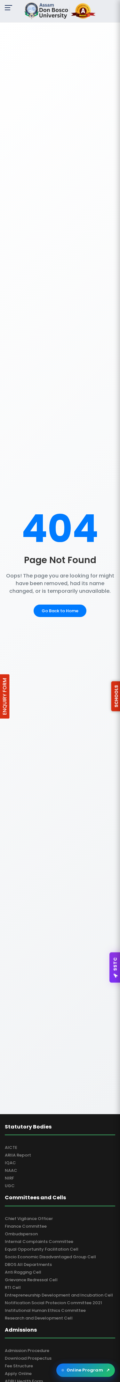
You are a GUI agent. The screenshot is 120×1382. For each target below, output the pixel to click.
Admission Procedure (27, 1351)
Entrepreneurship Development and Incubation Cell (59, 1295)
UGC (10, 1186)
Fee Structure (19, 1366)
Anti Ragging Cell (23, 1272)
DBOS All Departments (28, 1264)
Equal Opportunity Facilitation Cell (41, 1249)
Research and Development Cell (39, 1318)
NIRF (9, 1178)
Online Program (88, 1370)
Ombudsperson (21, 1234)
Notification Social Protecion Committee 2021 (53, 1303)
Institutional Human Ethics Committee (45, 1310)
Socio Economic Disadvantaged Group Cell (50, 1257)
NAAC (11, 1170)
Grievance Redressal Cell (31, 1280)
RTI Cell (13, 1287)
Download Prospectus (28, 1358)
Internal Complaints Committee (39, 1242)
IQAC (10, 1163)
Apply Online (18, 1374)
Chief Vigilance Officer (29, 1219)
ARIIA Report (18, 1155)
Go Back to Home (60, 611)
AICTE (11, 1147)
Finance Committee (26, 1226)
